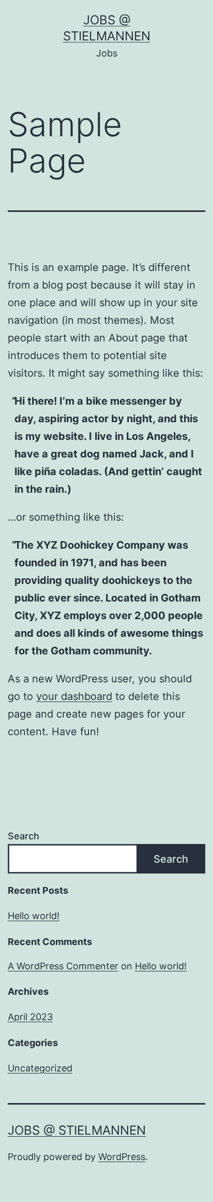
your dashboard (74, 696)
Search (23, 836)
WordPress (121, 1156)
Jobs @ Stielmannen (77, 1130)
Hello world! (33, 915)
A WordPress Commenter (63, 966)
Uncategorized (40, 1068)
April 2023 (30, 1016)
